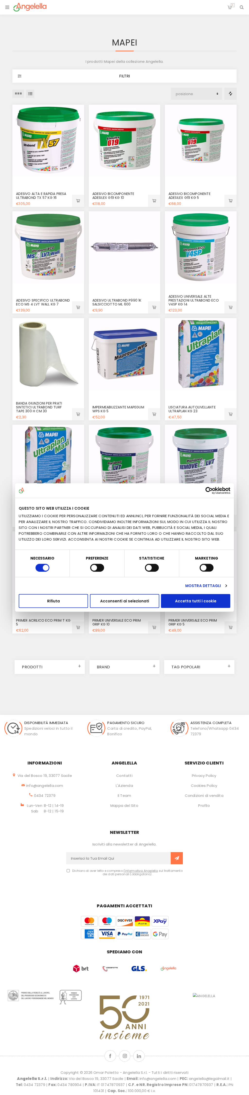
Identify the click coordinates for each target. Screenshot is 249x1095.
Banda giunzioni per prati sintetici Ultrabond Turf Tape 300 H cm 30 (39, 407)
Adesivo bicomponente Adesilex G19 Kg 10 (113, 195)
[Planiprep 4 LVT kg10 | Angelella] (124, 461)
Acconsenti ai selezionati (124, 601)
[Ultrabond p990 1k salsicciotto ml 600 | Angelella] (124, 247)
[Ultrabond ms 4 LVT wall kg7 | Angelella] (48, 247)
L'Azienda (124, 785)
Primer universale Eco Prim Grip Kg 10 (116, 622)
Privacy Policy (204, 775)
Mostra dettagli (203, 585)
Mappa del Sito (124, 805)
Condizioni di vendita (204, 795)
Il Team (124, 795)
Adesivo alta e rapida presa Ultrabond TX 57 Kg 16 (41, 195)
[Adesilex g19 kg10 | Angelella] (124, 140)
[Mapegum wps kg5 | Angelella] (124, 354)
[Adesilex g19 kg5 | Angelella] (201, 140)
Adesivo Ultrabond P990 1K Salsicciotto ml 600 (117, 302)
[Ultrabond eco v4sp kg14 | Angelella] (201, 247)
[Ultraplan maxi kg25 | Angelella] (48, 461)
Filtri (124, 76)
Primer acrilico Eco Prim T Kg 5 (43, 622)
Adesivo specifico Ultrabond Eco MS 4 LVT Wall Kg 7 (43, 302)
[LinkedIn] (139, 1056)
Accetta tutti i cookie (195, 601)
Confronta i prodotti (230, 94)
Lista (30, 94)
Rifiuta (53, 601)
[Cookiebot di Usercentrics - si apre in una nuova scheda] (209, 490)
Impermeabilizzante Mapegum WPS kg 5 (118, 409)
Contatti (124, 775)
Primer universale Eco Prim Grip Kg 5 (193, 622)
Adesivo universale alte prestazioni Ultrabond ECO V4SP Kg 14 (194, 300)
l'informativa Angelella (141, 871)
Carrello (232, 5)
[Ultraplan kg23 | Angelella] (201, 354)
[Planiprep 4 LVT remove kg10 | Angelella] (201, 461)
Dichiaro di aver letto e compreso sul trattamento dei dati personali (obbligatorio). (127, 872)
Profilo (204, 805)
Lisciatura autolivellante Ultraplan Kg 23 (192, 409)
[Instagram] (124, 1056)
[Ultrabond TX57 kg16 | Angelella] (48, 140)
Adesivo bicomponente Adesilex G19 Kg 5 (190, 195)
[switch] (97, 567)
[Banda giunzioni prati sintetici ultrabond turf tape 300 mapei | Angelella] (48, 354)
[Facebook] (110, 1056)
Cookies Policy (204, 785)
